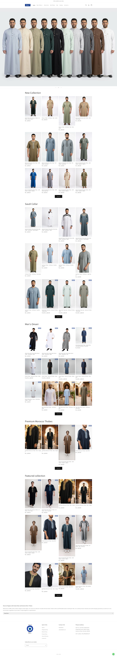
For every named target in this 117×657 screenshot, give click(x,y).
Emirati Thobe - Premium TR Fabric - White (32, 376)
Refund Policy (44, 631)
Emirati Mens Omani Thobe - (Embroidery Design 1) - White (32, 400)
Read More (6, 613)
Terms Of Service (45, 636)
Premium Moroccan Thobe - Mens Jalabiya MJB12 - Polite (83, 587)
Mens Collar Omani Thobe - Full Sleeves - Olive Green (83, 408)
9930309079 (61, 627)
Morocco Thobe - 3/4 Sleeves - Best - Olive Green (66, 128)
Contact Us (44, 638)
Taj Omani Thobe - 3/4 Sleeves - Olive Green (33, 274)
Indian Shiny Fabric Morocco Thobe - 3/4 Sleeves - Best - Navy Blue (49, 510)
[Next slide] (61, 87)
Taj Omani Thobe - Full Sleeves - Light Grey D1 (83, 275)
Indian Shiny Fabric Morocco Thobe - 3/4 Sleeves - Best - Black (32, 510)
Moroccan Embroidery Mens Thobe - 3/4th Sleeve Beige (83, 119)
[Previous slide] (55, 87)
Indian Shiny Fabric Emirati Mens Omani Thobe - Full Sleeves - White (49, 354)
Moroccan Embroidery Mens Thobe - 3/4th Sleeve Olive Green (32, 164)
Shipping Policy (45, 629)
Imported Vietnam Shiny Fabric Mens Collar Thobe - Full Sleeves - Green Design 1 (83, 239)
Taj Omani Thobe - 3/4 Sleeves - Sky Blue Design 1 (32, 311)
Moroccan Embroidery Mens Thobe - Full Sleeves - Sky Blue (49, 164)
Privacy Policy (44, 634)
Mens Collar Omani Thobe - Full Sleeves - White (49, 408)
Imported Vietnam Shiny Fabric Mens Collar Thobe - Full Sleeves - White (66, 239)
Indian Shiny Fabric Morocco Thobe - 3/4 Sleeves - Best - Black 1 (32, 119)
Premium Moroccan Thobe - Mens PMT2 (83, 450)
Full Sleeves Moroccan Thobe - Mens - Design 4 (50, 589)
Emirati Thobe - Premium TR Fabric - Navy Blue (83, 377)
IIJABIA (60, 654)
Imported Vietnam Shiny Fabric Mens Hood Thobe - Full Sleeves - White (49, 230)
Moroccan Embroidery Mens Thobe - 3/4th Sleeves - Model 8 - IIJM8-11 (32, 190)
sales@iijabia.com (62, 629)
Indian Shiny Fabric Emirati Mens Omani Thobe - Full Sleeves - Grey (66, 354)
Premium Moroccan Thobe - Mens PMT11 (66, 586)
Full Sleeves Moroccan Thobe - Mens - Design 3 (33, 451)
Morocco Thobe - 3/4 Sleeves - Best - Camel (49, 118)
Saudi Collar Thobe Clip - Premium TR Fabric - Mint (67, 311)
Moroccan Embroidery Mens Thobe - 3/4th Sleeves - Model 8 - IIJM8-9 (83, 190)
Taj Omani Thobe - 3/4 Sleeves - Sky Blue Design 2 (66, 266)
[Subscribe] (45, 645)
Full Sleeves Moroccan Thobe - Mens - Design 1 (50, 451)
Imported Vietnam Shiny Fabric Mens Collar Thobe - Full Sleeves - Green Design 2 (33, 230)
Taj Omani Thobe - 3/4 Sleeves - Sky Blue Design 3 (49, 266)
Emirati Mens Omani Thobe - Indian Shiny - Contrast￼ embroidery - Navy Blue (83, 346)
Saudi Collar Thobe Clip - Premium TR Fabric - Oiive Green (84, 311)
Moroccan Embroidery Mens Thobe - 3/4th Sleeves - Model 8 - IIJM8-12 (83, 164)
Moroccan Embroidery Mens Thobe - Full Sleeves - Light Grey (66, 164)
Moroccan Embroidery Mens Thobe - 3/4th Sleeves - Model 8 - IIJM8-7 (66, 558)
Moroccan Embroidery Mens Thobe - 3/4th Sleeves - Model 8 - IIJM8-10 (66, 190)
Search (43, 627)
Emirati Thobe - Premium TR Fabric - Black (49, 376)
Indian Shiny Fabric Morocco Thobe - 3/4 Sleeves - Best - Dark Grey (83, 546)
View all (58, 196)
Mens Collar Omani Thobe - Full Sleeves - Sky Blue (67, 408)
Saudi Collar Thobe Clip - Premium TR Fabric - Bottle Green (50, 311)
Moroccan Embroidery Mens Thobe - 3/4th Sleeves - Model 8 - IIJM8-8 (66, 462)
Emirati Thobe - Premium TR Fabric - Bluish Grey (66, 377)
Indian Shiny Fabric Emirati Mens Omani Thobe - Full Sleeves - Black (32, 354)
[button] (40, 5)
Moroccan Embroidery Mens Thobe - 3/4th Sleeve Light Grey (49, 190)
